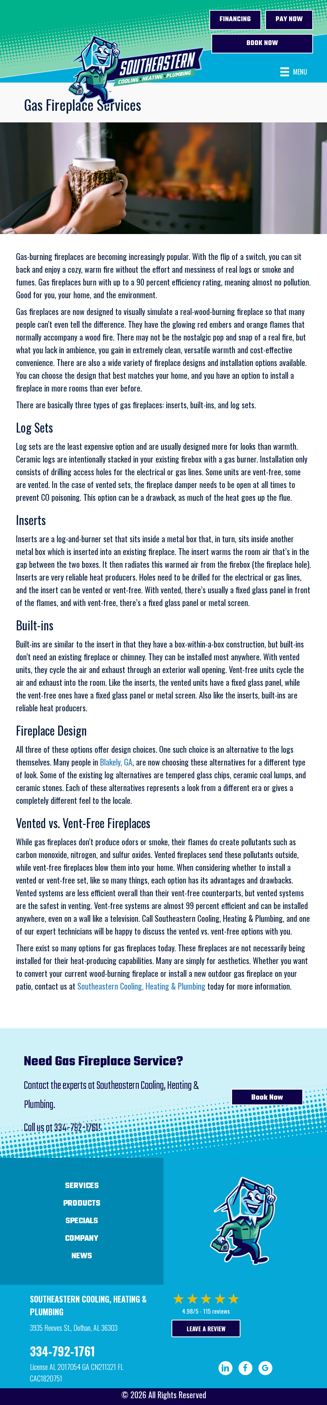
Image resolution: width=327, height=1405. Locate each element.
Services (82, 1186)
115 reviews (216, 1311)
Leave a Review (206, 1328)
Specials (81, 1221)
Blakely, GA (116, 762)
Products (81, 1203)
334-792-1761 (76, 1128)
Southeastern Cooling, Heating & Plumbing (141, 986)
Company (81, 1238)
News (81, 1256)
